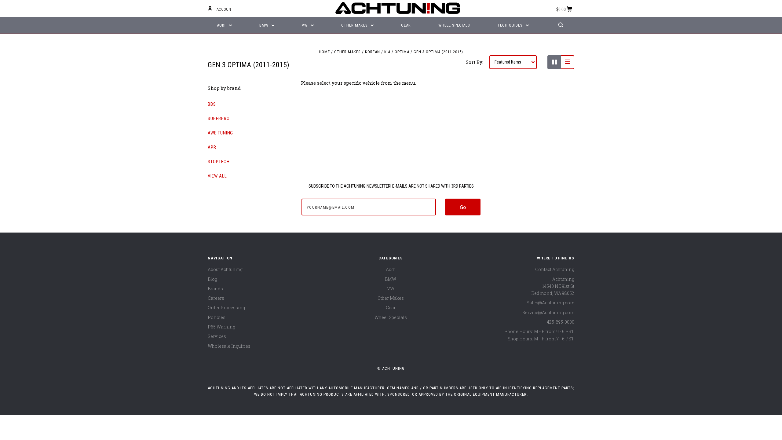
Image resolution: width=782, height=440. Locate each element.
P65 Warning (221, 327)
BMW (264, 25)
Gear (406, 25)
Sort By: (474, 62)
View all (217, 176)
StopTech (219, 161)
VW (305, 25)
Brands (215, 289)
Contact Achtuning (554, 269)
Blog (212, 279)
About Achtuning (225, 269)
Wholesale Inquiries (229, 346)
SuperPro (219, 118)
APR (212, 147)
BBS (212, 104)
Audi (222, 25)
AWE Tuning (220, 133)
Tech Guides (511, 25)
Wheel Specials (454, 25)
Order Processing (226, 307)
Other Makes (355, 25)
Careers (216, 298)
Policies (216, 317)
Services (217, 336)
